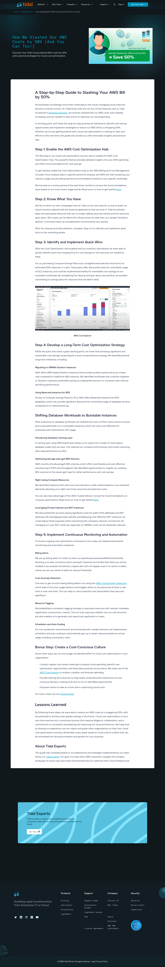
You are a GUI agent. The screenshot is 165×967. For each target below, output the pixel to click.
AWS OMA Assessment (113, 927)
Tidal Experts (52, 756)
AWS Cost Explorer (49, 672)
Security (135, 900)
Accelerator (67, 909)
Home (16, 12)
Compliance (136, 909)
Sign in (121, 4)
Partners (112, 921)
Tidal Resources (27, 12)
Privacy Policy (101, 961)
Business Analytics (58, 112)
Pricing (65, 900)
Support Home (91, 900)
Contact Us (113, 900)
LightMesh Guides (93, 912)
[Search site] (114, 4)
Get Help (32, 832)
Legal (93, 961)
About (110, 917)
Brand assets (137, 905)
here (118, 189)
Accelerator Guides (90, 906)
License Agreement (93, 928)
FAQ (86, 917)
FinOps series (67, 694)
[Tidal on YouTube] (37, 917)
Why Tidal (113, 905)
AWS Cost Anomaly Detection (111, 583)
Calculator (66, 905)
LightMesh (66, 914)
